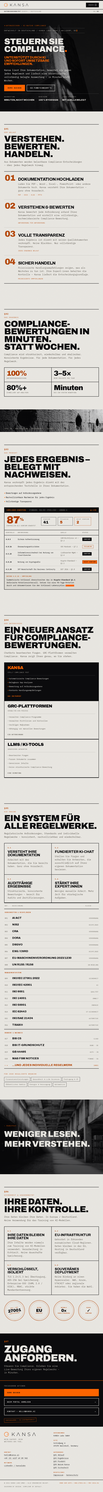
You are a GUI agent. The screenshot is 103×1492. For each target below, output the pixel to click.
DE (98, 11)
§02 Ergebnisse (61, 1458)
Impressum (58, 1475)
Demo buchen (14, 88)
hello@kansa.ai (11, 1455)
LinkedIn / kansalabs (15, 1466)
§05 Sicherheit (61, 1468)
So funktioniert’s (41, 88)
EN (94, 11)
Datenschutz (72, 1475)
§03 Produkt (59, 1461)
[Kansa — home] (16, 5)
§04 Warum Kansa (62, 1464)
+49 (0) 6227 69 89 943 (16, 1458)
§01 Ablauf (59, 1455)
